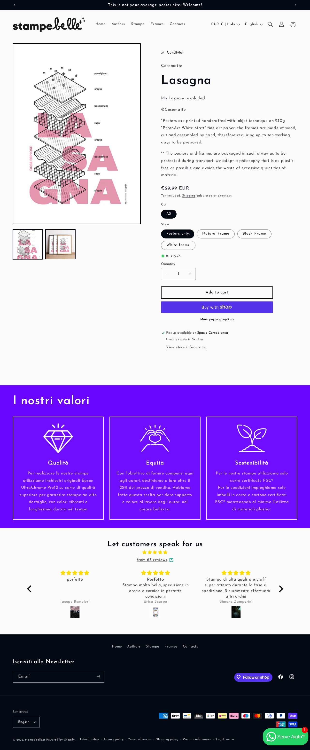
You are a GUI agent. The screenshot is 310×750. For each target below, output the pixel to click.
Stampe (152, 646)
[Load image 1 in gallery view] (28, 244)
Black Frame (254, 234)
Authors (133, 646)
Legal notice (225, 739)
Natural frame (216, 234)
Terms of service (140, 739)
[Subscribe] (98, 676)
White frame (178, 245)
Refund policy (89, 739)
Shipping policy (167, 739)
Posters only (177, 234)
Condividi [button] (175, 53)
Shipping (188, 195)
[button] (270, 24)
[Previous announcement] (14, 5)
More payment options (217, 319)
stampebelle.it (35, 739)
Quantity (168, 264)
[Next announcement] (295, 5)
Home (117, 646)
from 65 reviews (152, 560)
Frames (171, 646)
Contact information (197, 739)
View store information (186, 347)
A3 (168, 214)
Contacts (190, 646)
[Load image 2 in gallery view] (60, 244)
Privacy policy (114, 739)
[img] (155, 553)
